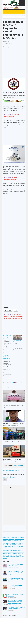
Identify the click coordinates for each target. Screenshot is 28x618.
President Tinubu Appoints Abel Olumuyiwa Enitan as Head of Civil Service (16, 573)
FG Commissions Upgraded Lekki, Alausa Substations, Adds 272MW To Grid (16, 580)
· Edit (6, 472)
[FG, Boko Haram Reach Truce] (17, 337)
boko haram (11, 46)
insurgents (5, 47)
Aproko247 (13, 615)
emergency (19, 46)
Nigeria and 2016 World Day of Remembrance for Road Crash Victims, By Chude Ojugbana (15, 602)
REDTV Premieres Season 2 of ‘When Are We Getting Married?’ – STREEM (13, 544)
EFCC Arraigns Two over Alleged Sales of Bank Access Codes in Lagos (16, 586)
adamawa (6, 46)
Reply (5, 479)
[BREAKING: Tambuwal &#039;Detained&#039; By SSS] (8, 365)
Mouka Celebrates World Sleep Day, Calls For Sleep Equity (13, 539)
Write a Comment (18, 465)
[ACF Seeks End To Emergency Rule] (8, 344)
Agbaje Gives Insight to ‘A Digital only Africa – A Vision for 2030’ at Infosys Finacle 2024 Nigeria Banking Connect (13, 556)
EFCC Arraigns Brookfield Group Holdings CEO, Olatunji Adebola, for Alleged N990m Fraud (16, 566)
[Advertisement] (14, 64)
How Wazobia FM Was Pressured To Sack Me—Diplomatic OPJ (16, 608)
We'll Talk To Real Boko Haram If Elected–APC (15, 595)
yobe (12, 47)
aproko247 (6, 470)
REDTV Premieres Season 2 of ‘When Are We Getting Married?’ (13, 546)
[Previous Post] (22, 16)
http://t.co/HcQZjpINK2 (9, 477)
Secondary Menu (10, 12)
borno (15, 46)
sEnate (9, 47)
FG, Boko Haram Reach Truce (17, 341)
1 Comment (6, 45)
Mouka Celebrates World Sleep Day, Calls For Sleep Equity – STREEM (13, 538)
